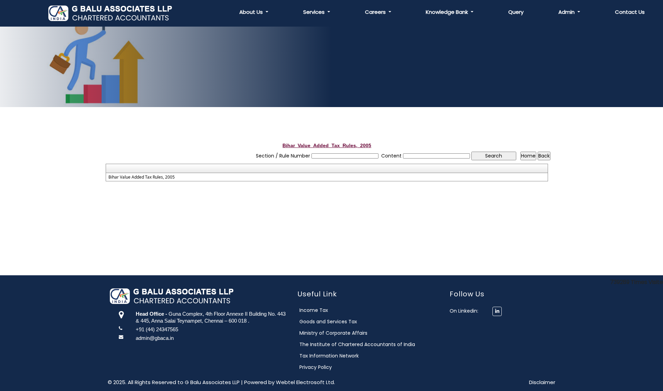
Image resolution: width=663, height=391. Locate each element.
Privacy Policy (315, 367)
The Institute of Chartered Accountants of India (357, 344)
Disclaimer (542, 382)
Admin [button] (567, 12)
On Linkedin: (467, 310)
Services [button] (314, 12)
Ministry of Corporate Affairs (333, 333)
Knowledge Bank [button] (447, 12)
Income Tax (313, 310)
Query (515, 12)
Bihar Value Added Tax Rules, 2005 (141, 177)
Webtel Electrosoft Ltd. (305, 382)
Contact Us (630, 12)
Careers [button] (376, 12)
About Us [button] (251, 12)
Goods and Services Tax (328, 321)
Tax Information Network (329, 355)
